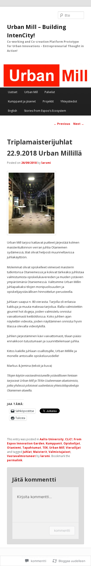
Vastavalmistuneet (21, 456)
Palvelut (50, 92)
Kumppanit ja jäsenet (22, 101)
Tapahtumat (31, 448)
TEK (45, 448)
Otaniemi (14, 448)
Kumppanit (54, 443)
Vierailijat (73, 448)
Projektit (48, 101)
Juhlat (27, 452)
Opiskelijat (71, 443)
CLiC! (68, 439)
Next (78, 124)
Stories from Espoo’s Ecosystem (45, 111)
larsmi (46, 163)
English (12, 111)
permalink (14, 460)
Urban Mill (31, 92)
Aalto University (52, 439)
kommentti (62, 530)
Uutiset (12, 92)
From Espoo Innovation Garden (44, 441)
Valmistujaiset (59, 452)
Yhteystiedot (68, 101)
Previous (62, 124)
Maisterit (40, 452)
